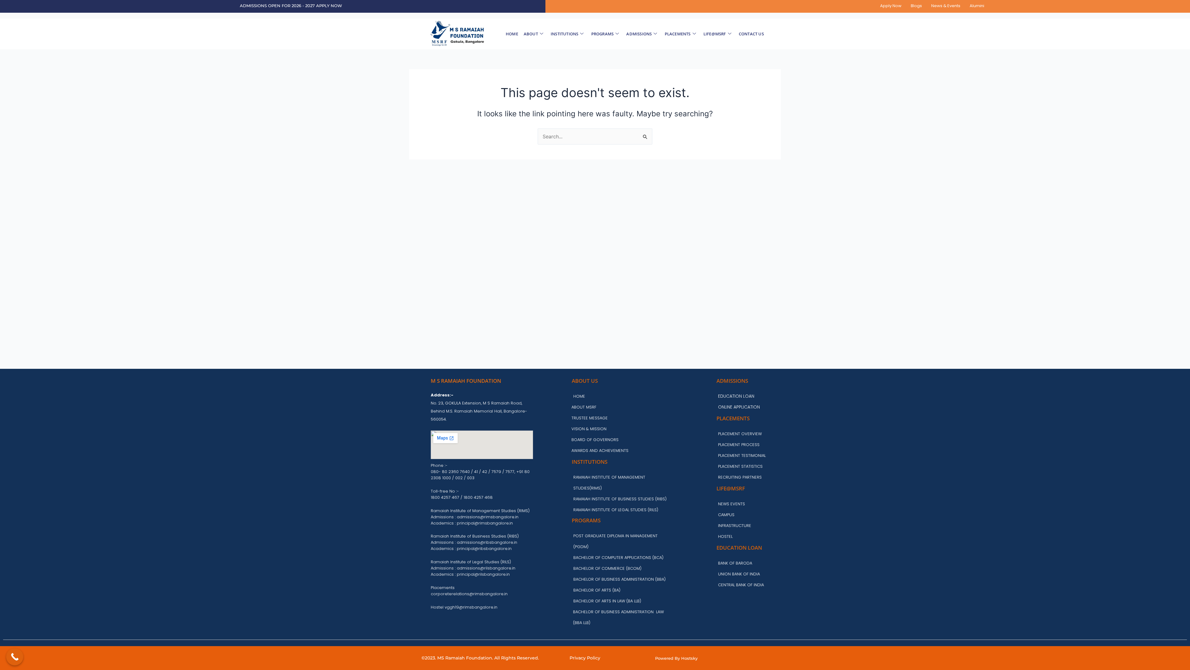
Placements (678, 34)
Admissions (639, 34)
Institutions (564, 34)
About (531, 34)
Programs (602, 34)
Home (512, 34)
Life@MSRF (714, 34)
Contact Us (751, 34)
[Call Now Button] (14, 656)
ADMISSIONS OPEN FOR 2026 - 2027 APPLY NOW (291, 5)
